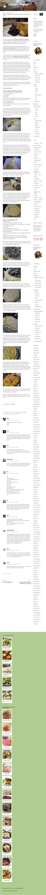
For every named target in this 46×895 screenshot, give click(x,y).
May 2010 (35, 493)
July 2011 (35, 462)
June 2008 (35, 545)
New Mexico (37, 127)
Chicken (36, 88)
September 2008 (36, 538)
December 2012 (36, 424)
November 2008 (36, 534)
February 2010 (36, 500)
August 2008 (36, 541)
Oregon (36, 129)
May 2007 (35, 574)
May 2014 (35, 386)
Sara (9, 42)
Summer (13, 404)
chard (35, 151)
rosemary (36, 203)
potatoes (36, 195)
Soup (36, 99)
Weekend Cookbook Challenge (21, 39)
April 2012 (35, 442)
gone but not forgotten (36, 172)
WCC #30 (16, 394)
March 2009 (35, 525)
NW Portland (37, 77)
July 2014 (35, 381)
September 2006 (36, 592)
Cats (34, 65)
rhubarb (35, 199)
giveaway (36, 169)
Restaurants (35, 103)
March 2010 (35, 498)
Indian (40, 174)
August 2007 (36, 567)
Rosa (8, 418)
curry (40, 158)
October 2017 (36, 364)
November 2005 (36, 614)
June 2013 (35, 411)
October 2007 (36, 563)
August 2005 (36, 621)
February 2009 (36, 527)
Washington (37, 133)
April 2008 (35, 550)
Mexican (36, 181)
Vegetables (37, 101)
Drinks (34, 69)
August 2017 (36, 368)
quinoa (40, 197)
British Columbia (38, 120)
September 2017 (36, 366)
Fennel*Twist (18, 4)
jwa (7, 471)
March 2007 (35, 579)
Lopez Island (36, 178)
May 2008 (35, 547)
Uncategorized (36, 136)
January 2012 (36, 449)
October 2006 (36, 590)
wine (35, 219)
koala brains (10, 459)
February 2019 (36, 350)
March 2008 (35, 552)
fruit (39, 166)
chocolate (36, 154)
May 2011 (35, 467)
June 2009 (35, 518)
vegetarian (36, 214)
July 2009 (35, 516)
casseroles (36, 149)
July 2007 (35, 570)
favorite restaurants (38, 164)
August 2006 (36, 594)
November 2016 (36, 372)
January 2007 (36, 583)
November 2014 (36, 377)
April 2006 (35, 603)
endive (35, 162)
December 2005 (36, 612)
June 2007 (35, 572)
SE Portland (37, 82)
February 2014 (36, 393)
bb (7, 500)
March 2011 (35, 471)
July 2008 (35, 543)
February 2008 (36, 554)
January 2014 (36, 395)
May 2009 (35, 520)
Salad (36, 97)
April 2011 (35, 469)
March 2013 (35, 417)
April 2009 (35, 523)
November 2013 (36, 399)
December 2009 (36, 505)
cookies (35, 158)
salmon (35, 206)
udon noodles (37, 212)
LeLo (8, 562)
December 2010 (36, 478)
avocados (36, 143)
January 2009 (36, 529)
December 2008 (36, 532)
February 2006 (36, 608)
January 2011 (35, 476)
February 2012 (36, 446)
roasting (40, 199)
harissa (35, 174)
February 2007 (36, 581)
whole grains (36, 216)
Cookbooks (7, 404)
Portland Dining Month (37, 192)
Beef (36, 86)
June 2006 (35, 599)
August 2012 (36, 433)
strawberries (36, 208)
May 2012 (35, 440)
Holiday (36, 110)
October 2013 (36, 402)
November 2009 (36, 507)
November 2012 (36, 426)
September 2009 (36, 511)
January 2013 (36, 422)
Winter (36, 116)
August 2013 (36, 406)
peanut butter (37, 187)
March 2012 (35, 444)
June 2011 (35, 464)
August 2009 (36, 514)
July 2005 (35, 623)
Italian (35, 176)
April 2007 (35, 576)
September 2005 (36, 619)
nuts (41, 185)
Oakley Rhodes (10, 530)
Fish (36, 92)
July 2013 (35, 408)
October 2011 (36, 455)
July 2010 (35, 489)
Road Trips (37, 131)
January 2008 (36, 556)
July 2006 (35, 597)
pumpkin (35, 197)
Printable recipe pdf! (7, 88)
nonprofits (36, 185)
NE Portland (37, 75)
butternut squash (37, 147)
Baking (34, 62)
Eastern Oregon (37, 160)
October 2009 (36, 509)
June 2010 (35, 491)
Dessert (36, 90)
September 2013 (36, 404)
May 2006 (35, 601)
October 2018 (36, 352)
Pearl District (37, 79)
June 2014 (35, 384)
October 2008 (36, 536)
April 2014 (35, 388)
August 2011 (35, 460)
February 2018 (36, 359)
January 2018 (36, 361)
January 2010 (36, 502)
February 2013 (36, 420)
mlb (12, 12)
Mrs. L (8, 549)
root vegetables (37, 201)
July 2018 (35, 355)
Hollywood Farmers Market (9, 47)
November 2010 (36, 480)
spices (40, 206)
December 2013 (36, 397)
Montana (37, 125)
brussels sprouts (37, 145)
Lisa (8, 430)
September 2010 (36, 485)
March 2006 (35, 606)
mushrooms (36, 183)
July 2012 (35, 435)
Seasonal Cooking (37, 106)
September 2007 (36, 565)
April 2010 (35, 496)
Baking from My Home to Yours (21, 56)
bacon (41, 143)
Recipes (35, 84)
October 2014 (36, 379)
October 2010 (36, 482)
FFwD (35, 166)
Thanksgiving (36, 210)
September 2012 (36, 431)
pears (35, 189)
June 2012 (35, 437)
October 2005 (36, 617)
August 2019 (36, 348)
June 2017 (35, 370)
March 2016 (35, 375)
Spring (36, 112)
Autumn (36, 107)
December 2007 (36, 559)
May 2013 (35, 413)
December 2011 (36, 451)
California (37, 122)
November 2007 (36, 561)
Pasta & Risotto (38, 94)
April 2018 (35, 357)
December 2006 (36, 585)
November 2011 (36, 453)
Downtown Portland (39, 73)
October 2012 (36, 429)
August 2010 (36, 487)
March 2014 (35, 390)
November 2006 (36, 588)
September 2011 (36, 458)
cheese (39, 151)
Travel (34, 119)
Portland (35, 71)
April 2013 (35, 415)
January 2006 (36, 610)
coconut (35, 156)
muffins (40, 181)
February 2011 (36, 473)
